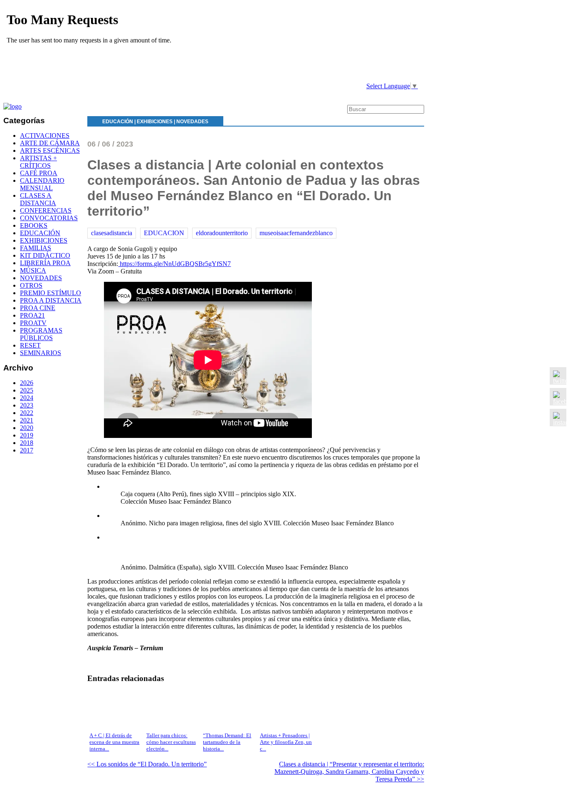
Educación (117, 121)
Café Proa (38, 172)
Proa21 (32, 315)
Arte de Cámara (50, 143)
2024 (26, 397)
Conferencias (46, 210)
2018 (26, 442)
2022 (26, 412)
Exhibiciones (155, 121)
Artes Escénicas (50, 150)
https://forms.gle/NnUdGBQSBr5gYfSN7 (174, 263)
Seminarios (40, 352)
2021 (26, 420)
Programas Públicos (41, 334)
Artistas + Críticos (38, 161)
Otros (31, 285)
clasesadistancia (111, 232)
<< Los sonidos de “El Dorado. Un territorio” (147, 764)
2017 (26, 450)
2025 (26, 390)
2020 (26, 427)
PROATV (33, 322)
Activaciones (44, 135)
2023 (26, 405)
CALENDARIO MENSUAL (42, 184)
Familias (35, 247)
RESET (30, 345)
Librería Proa (45, 262)
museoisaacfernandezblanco (296, 232)
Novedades (192, 121)
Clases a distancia (38, 199)
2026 (26, 382)
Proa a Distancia (50, 300)
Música (33, 270)
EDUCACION (164, 232)
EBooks (33, 225)
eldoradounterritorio (222, 232)
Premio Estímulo (50, 292)
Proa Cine (37, 307)
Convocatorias (49, 217)
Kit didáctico (45, 255)
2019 (26, 435)
